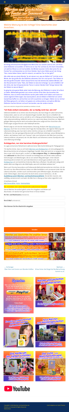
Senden (34, 229)
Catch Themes (61, 405)
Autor (18, 183)
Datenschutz (7, 409)
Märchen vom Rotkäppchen (38, 149)
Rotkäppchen (8, 162)
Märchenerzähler (10, 183)
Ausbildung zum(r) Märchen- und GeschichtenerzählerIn (24, 176)
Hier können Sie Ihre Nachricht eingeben (18, 206)
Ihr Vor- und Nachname (16, 195)
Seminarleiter (25, 183)
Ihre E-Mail (12, 200)
